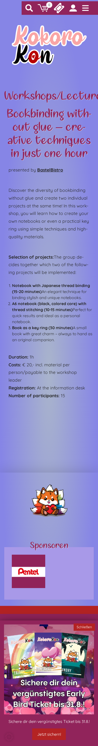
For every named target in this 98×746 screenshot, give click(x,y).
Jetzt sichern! (49, 734)
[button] (9, 737)
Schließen (84, 627)
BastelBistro (50, 170)
